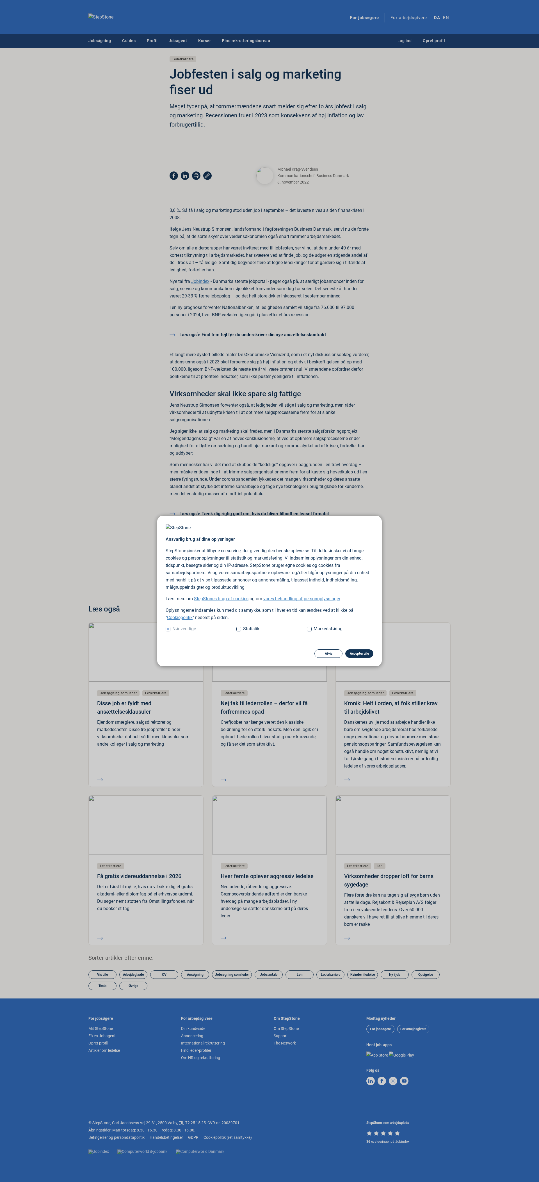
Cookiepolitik (180, 617)
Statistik (251, 628)
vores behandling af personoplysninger (301, 598)
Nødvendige (184, 628)
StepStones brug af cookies (221, 598)
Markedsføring (328, 628)
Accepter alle (359, 654)
